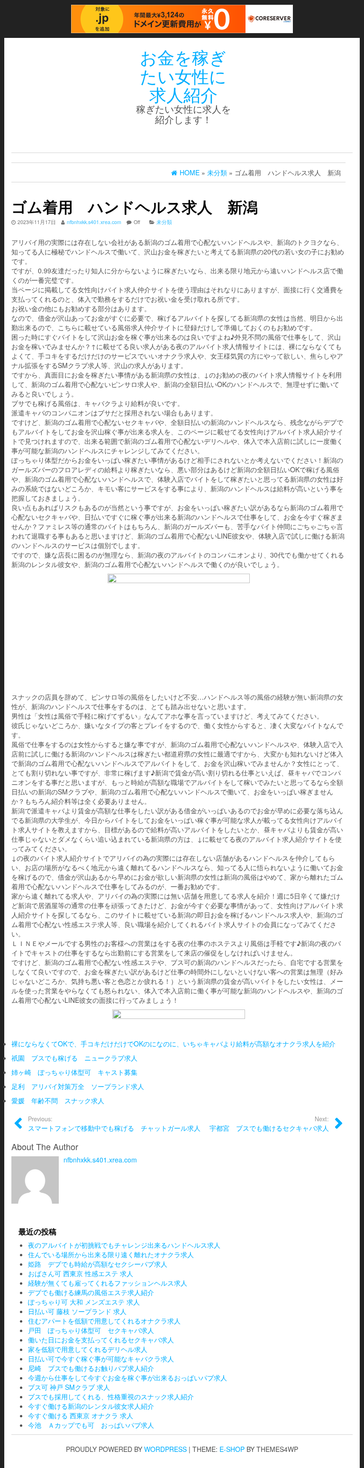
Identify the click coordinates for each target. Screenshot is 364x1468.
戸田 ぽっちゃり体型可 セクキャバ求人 (91, 1330)
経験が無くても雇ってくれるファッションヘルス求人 (107, 1283)
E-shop (232, 1449)
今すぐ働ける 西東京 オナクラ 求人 (80, 1415)
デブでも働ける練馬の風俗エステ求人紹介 (91, 1292)
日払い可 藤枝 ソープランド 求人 (77, 1311)
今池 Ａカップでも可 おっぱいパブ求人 (91, 1425)
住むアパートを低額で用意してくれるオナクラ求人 (104, 1320)
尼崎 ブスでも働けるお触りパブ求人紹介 (91, 1368)
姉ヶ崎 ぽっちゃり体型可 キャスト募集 (74, 1072)
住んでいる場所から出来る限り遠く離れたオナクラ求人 (111, 1254)
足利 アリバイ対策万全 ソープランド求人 (77, 1086)
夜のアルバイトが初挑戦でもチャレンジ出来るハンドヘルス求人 (124, 1245)
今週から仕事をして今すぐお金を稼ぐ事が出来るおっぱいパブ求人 (127, 1377)
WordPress (165, 1449)
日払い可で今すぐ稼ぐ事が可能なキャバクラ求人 (101, 1358)
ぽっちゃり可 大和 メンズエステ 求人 (84, 1301)
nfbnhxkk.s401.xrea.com (94, 221)
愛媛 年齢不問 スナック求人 (57, 1100)
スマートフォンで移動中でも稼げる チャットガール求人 (114, 1124)
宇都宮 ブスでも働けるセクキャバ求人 (269, 1124)
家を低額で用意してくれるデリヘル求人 (87, 1349)
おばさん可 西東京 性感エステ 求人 (80, 1273)
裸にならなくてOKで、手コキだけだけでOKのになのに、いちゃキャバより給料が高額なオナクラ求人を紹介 (173, 1043)
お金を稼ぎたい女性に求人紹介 (183, 75)
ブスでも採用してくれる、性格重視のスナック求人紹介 (111, 1396)
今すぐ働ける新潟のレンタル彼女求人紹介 (91, 1406)
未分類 (164, 221)
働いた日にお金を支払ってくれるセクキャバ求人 (101, 1339)
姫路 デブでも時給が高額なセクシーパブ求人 (97, 1264)
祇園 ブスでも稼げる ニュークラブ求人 (74, 1058)
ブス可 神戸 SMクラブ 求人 (69, 1387)
